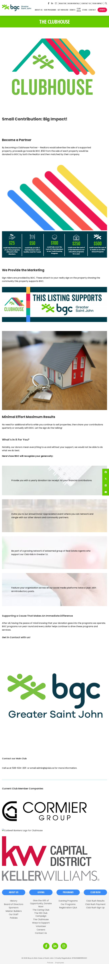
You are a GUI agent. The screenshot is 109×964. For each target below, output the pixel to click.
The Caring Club (41, 909)
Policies (14, 917)
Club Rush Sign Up (95, 907)
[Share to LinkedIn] (105, 485)
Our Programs (50, 10)
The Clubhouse (41, 919)
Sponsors (13, 907)
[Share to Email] (105, 492)
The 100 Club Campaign (40, 915)
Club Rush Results (95, 900)
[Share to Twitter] (105, 478)
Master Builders (14, 911)
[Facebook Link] (48, 3)
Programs (68, 892)
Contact (92, 10)
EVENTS (72, 10)
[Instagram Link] (55, 3)
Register (62, 3)
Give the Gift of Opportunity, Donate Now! (41, 903)
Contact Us (86, 3)
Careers (41, 929)
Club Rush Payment (95, 904)
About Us (39, 10)
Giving (40, 892)
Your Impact (97, 3)
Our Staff (13, 914)
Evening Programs (68, 900)
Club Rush (79, 10)
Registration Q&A (68, 907)
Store (84, 10)
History (13, 900)
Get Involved (63, 10)
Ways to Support (41, 922)
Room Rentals (74, 3)
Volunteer (41, 926)
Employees (59, 962)
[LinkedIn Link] (52, 3)
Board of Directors (13, 904)
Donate (102, 10)
